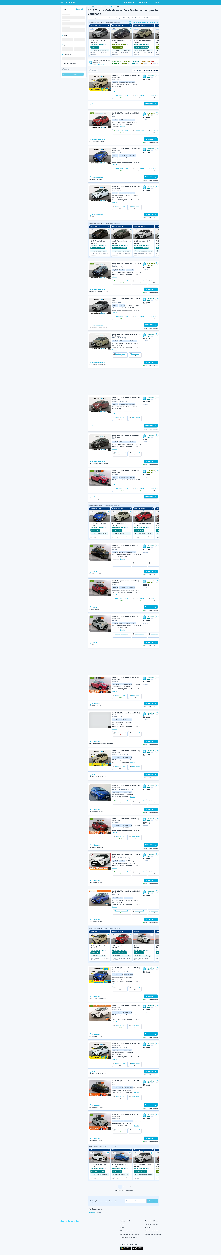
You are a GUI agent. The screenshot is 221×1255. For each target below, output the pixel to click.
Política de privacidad (126, 1231)
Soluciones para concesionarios (129, 1234)
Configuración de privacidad (128, 1237)
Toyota (107, 6)
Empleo (122, 1224)
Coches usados (98, 6)
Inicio (89, 6)
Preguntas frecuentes (151, 1224)
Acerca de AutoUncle (151, 1221)
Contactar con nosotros (152, 1231)
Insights (122, 1227)
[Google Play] (126, 1248)
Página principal (125, 1221)
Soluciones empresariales (153, 1234)
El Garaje (148, 1227)
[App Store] (137, 1248)
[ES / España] (157, 2)
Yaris (112, 6)
